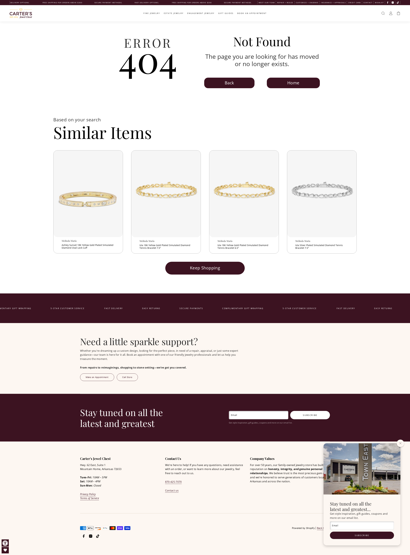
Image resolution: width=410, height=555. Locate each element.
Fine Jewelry (152, 13)
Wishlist (379, 2)
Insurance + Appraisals (333, 2)
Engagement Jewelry (200, 13)
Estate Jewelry (174, 13)
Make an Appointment (97, 377)
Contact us (172, 490)
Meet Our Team (267, 2)
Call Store (127, 377)
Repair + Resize (285, 2)
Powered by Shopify (303, 528)
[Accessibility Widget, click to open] (5, 543)
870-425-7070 (173, 482)
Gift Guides (226, 13)
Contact (368, 2)
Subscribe (362, 535)
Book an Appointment (251, 13)
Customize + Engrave (307, 2)
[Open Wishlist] (5, 550)
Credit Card (354, 2)
